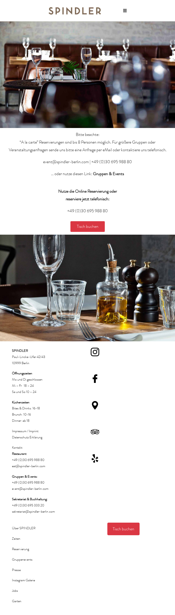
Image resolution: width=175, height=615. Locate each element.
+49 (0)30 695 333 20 (28, 505)
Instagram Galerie (23, 580)
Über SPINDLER (23, 528)
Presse (16, 570)
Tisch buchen (123, 529)
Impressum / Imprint (25, 431)
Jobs (15, 590)
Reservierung (20, 549)
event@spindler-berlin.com (66, 162)
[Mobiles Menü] (125, 10)
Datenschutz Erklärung (27, 437)
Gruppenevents (22, 559)
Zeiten (16, 538)
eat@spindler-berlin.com (28, 466)
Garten (16, 601)
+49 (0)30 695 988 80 (111, 162)
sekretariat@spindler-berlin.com (33, 511)
